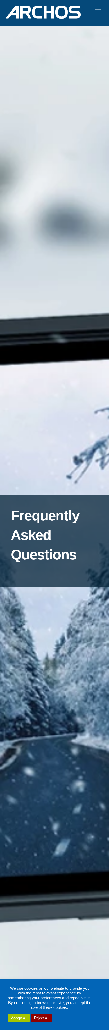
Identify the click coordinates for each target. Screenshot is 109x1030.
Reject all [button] (41, 1018)
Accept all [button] (18, 1018)
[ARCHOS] (43, 16)
